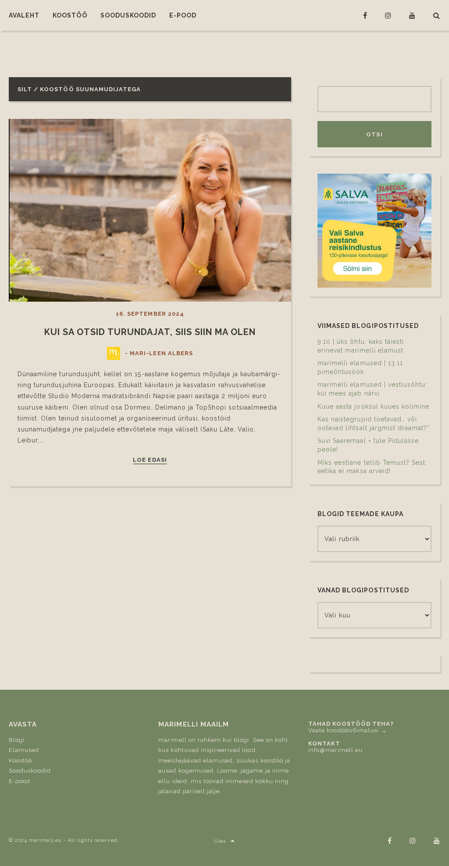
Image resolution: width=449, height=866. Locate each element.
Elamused (24, 750)
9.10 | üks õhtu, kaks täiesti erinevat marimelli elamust (360, 346)
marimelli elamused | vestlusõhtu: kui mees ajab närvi (372, 389)
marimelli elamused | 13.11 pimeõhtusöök (360, 367)
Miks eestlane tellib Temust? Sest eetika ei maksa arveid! (371, 467)
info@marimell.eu (335, 750)
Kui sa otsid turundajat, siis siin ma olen (150, 332)
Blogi (17, 740)
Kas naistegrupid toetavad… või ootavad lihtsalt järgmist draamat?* (373, 423)
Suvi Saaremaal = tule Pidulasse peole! (368, 445)
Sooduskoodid (30, 770)
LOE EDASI (150, 460)
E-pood (19, 781)
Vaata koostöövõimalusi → (347, 730)
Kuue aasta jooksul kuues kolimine (373, 406)
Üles (220, 841)
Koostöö (20, 760)
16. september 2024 (150, 313)
